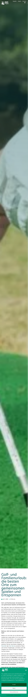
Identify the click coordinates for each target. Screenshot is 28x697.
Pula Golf (3, 646)
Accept (14, 684)
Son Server (12, 646)
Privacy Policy (17, 695)
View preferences (14, 692)
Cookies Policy (10, 695)
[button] (26, 670)
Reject (14, 688)
